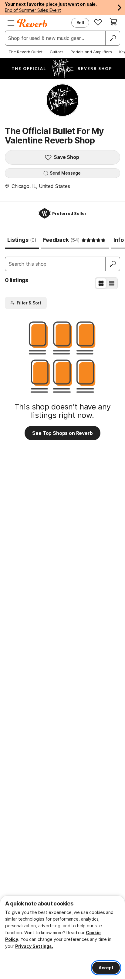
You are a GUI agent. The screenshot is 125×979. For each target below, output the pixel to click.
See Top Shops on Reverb (62, 433)
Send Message (65, 173)
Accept (106, 967)
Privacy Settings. (34, 946)
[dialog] (62, 937)
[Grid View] (101, 283)
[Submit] (113, 264)
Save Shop (66, 157)
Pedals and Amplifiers (91, 51)
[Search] (112, 38)
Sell (80, 22)
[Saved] (98, 22)
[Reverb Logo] (32, 23)
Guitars (56, 51)
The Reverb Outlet (25, 51)
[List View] (112, 283)
